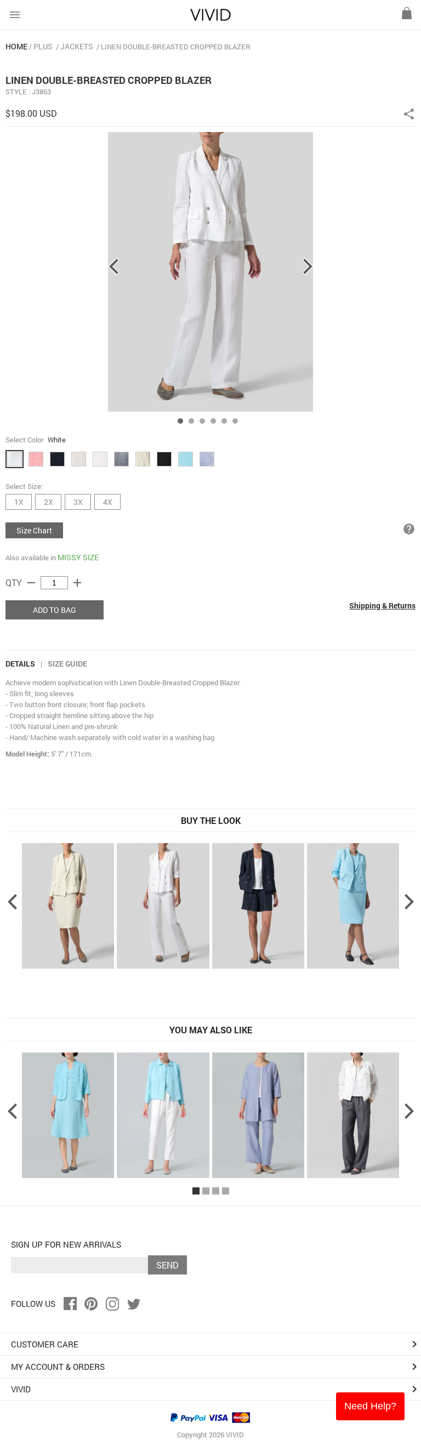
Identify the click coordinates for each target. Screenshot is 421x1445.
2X (48, 502)
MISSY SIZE (78, 557)
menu (14, 14)
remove (31, 582)
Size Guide (67, 663)
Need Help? (370, 1406)
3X (78, 502)
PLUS (43, 46)
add (77, 582)
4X (107, 502)
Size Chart (34, 530)
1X (19, 502)
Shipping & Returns (382, 605)
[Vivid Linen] (210, 18)
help (409, 529)
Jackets (76, 46)
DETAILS (20, 663)
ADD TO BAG (54, 610)
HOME (16, 46)
